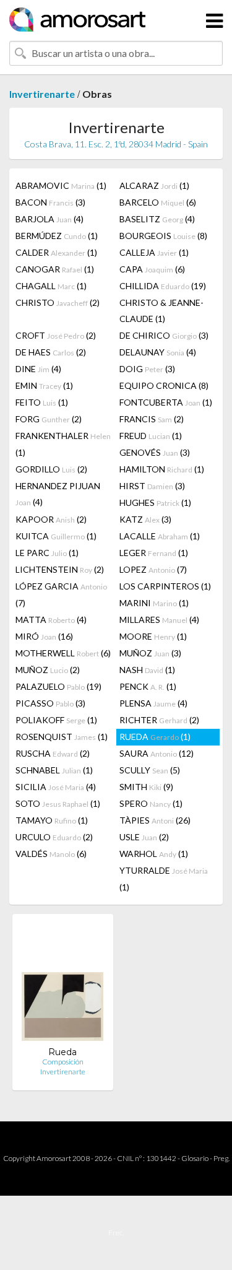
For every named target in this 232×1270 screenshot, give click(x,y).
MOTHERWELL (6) (63, 653)
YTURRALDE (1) (163, 878)
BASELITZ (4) (157, 219)
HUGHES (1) (155, 502)
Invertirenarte (42, 94)
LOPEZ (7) (153, 569)
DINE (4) (38, 368)
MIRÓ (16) (44, 636)
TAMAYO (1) (51, 820)
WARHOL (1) (153, 853)
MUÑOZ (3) (150, 653)
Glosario (194, 1158)
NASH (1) (147, 669)
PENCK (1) (147, 686)
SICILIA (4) (55, 786)
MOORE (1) (153, 636)
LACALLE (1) (159, 536)
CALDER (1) (56, 252)
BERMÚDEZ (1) (56, 235)
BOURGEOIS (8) (163, 235)
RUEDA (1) (155, 736)
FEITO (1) (41, 402)
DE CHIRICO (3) (163, 335)
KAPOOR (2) (51, 519)
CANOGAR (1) (54, 269)
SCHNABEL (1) (54, 770)
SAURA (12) (156, 753)
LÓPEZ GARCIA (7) (61, 594)
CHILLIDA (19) (162, 286)
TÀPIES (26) (155, 820)
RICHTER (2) (159, 720)
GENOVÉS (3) (154, 452)
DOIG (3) (147, 368)
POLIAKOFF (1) (56, 720)
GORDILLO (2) (51, 469)
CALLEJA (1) (154, 252)
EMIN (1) (44, 385)
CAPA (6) (152, 269)
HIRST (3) (152, 486)
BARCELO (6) (157, 202)
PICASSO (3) (50, 703)
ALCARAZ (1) (154, 185)
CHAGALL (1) (51, 286)
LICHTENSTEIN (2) (59, 569)
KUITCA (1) (56, 536)
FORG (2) (48, 419)
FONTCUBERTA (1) (165, 402)
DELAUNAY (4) (157, 352)
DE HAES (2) (50, 352)
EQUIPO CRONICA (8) (163, 385)
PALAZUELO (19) (58, 686)
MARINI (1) (154, 603)
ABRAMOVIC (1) (60, 185)
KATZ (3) (145, 519)
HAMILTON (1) (161, 469)
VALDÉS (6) (51, 853)
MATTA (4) (51, 619)
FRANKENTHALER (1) (63, 444)
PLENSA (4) (153, 703)
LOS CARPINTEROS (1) (165, 586)
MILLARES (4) (159, 619)
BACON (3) (50, 202)
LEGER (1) (153, 552)
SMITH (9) (146, 786)
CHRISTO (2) (57, 302)
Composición (63, 1061)
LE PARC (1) (47, 552)
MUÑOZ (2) (47, 669)
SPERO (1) (151, 803)
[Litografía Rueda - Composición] (62, 985)
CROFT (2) (55, 335)
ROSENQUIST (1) (61, 736)
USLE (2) (144, 837)
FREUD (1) (150, 435)
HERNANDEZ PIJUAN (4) (57, 494)
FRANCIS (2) (151, 419)
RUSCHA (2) (52, 753)
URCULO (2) (54, 837)
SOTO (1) (57, 803)
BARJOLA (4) (49, 219)
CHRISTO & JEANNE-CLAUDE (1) (161, 310)
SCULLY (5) (149, 770)
